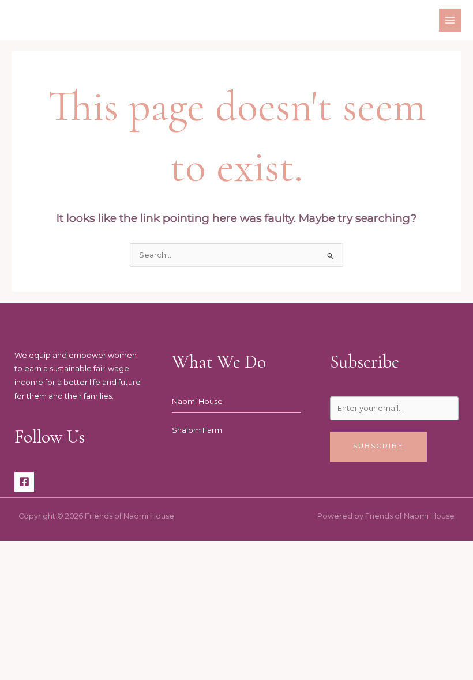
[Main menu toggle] (450, 20)
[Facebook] (24, 482)
